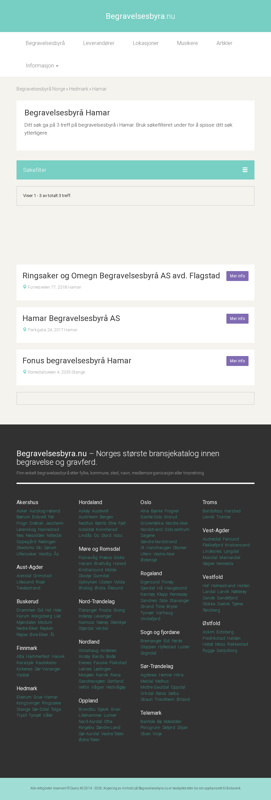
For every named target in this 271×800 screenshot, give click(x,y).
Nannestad (48, 529)
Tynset (35, 715)
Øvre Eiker (38, 634)
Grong (119, 610)
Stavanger (179, 600)
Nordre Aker (177, 523)
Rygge (208, 650)
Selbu (173, 693)
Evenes (85, 662)
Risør (40, 582)
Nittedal (54, 535)
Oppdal (178, 687)
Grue (37, 697)
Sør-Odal (40, 709)
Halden (234, 638)
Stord (106, 535)
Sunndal (101, 575)
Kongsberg (41, 616)
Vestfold (213, 577)
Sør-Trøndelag (156, 666)
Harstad (232, 510)
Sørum (50, 547)
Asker (22, 510)
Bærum (23, 516)
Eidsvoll (39, 516)
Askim (208, 631)
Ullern (145, 553)
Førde (177, 640)
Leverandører (98, 43)
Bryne (172, 606)
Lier (57, 616)
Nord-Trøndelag (97, 601)
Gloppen (148, 646)
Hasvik (58, 656)
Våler (48, 715)
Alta (20, 656)
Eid (167, 640)
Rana (115, 674)
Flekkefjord (213, 544)
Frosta (105, 610)
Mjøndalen (26, 622)
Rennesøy (178, 594)
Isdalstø (86, 529)
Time (160, 606)
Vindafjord (150, 618)
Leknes (85, 668)
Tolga (56, 709)
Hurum (23, 616)
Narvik (102, 674)
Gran (115, 709)
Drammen (26, 610)
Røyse (22, 634)
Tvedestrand (28, 587)
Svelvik (223, 603)
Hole (57, 610)
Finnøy (168, 582)
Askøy (84, 510)
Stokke (209, 603)
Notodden (172, 721)
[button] (245, 170)
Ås (56, 553)
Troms (210, 502)
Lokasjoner (146, 43)
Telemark (151, 713)
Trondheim (164, 699)
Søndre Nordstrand (158, 541)
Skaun (146, 699)
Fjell (122, 523)
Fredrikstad (214, 638)
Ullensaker (27, 553)
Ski (39, 547)
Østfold (211, 623)
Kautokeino (46, 662)
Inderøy (85, 616)
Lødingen (102, 668)
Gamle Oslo (151, 516)
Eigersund (150, 582)
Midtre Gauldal (154, 687)
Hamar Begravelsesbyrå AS (71, 318)
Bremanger (151, 640)
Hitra (178, 674)
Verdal (102, 628)
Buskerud (27, 601)
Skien (145, 733)
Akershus (27, 502)
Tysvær (147, 612)
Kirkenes (25, 668)
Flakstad (118, 662)
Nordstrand (151, 529)
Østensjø (148, 559)
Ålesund (115, 587)
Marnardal (229, 557)
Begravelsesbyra (140, 16)
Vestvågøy (116, 687)
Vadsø (23, 674)
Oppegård (26, 541)
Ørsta (100, 587)
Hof (206, 585)
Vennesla (224, 563)
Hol (48, 610)
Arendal (24, 575)
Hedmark (78, 89)
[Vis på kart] (24, 287)
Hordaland (90, 502)
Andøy (84, 656)
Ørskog (86, 587)
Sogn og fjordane (160, 632)
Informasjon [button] (40, 65)
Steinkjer (118, 622)
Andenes (108, 650)
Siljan (182, 727)
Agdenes (148, 674)
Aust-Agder (30, 567)
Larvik (223, 591)
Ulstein (105, 582)
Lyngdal (231, 551)
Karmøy (147, 594)
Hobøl (208, 644)
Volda (119, 582)
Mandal (210, 557)
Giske (119, 557)
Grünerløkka (152, 523)
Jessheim (54, 523)
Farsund (231, 539)
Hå (160, 587)
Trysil (22, 715)
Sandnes (148, 600)
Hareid (119, 563)
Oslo (145, 502)
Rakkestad (237, 644)
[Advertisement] (135, 235)
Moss (220, 644)
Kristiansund (91, 569)
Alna (144, 510)
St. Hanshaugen (155, 547)
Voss (118, 535)
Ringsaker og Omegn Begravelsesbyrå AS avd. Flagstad (121, 275)
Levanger (103, 616)
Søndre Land (108, 727)
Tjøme (237, 603)
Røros (161, 693)
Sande (209, 597)
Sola (163, 600)
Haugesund (176, 587)
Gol (40, 610)
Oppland (88, 701)
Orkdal (147, 693)
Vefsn (84, 687)
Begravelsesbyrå (45, 43)
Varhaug (164, 612)
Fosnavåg (88, 557)
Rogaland (151, 573)
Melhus (162, 681)
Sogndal (148, 653)
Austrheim (88, 516)
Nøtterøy (239, 591)
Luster (184, 646)
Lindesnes (212, 551)
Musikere (187, 43)
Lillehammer (90, 715)
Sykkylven (88, 582)
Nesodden (35, 535)
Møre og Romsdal (99, 549)
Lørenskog (26, 529)
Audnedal (212, 539)
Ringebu (86, 727)
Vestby (45, 553)
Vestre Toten (112, 733)
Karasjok (25, 662)
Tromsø (223, 516)
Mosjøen (86, 674)
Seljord (168, 727)
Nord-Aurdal (90, 721)
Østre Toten (89, 739)
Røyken (46, 628)
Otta (108, 721)
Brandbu (87, 709)
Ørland (183, 699)
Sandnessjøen (92, 681)
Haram (85, 563)
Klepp (162, 594)
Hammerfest (38, 656)
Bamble (147, 721)
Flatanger (88, 610)
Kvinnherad (106, 529)
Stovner (180, 547)
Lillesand (25, 582)
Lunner (110, 715)
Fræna (105, 557)
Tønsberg (211, 610)
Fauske (100, 662)
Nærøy (102, 622)
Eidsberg (225, 631)
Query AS (76, 788)
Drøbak (36, 523)
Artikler (224, 43)
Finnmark (27, 648)
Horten (243, 585)
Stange (23, 709)
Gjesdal (147, 587)
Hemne (165, 674)
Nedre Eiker (27, 628)
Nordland (89, 642)
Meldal (146, 681)
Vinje (157, 733)
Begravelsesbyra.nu (153, 788)
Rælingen (47, 541)
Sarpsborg (226, 650)
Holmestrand (223, 585)
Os (96, 535)
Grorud (170, 516)
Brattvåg (102, 563)
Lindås (85, 535)
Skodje (85, 575)
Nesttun (86, 523)
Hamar (51, 697)
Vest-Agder (216, 530)
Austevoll (100, 510)
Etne (112, 523)
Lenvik (208, 516)
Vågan (97, 687)
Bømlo (100, 523)
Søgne (208, 563)
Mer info (237, 276)
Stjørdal (86, 628)
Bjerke (157, 510)
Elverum (24, 697)
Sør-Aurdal (89, 733)
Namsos (87, 622)
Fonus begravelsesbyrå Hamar (77, 360)
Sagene (147, 535)
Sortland (115, 681)
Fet (51, 516)
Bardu (98, 656)
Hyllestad (167, 646)
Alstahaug (88, 650)
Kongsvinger (28, 702)
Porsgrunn (150, 727)
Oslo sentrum (177, 529)
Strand (147, 606)
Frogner (172, 510)
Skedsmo (25, 547)
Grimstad (42, 575)
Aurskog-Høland (44, 510)
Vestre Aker (164, 553)
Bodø (110, 656)
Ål (52, 634)
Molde (110, 569)
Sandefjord (227, 597)
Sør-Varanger (47, 668)
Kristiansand (237, 544)
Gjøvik (103, 709)
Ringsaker (51, 702)
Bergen (106, 516)
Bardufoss (212, 510)
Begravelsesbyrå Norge (41, 89)
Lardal (209, 591)
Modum (45, 622)
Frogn (22, 523)
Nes (20, 535)
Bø (159, 721)
